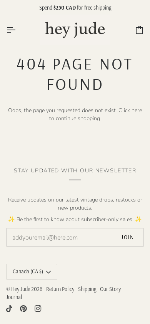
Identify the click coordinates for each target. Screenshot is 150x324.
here (137, 110)
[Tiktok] (9, 308)
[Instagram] (38, 308)
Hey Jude (20, 289)
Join (127, 237)
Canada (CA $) (28, 271)
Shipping (87, 289)
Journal (14, 297)
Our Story (110, 289)
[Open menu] (17, 30)
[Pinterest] (23, 308)
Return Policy (60, 289)
